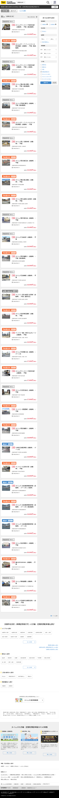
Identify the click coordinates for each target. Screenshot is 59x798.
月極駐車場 (23, 787)
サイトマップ (38, 792)
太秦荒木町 (22, 632)
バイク (7, 766)
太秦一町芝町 (5, 636)
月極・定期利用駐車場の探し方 (28, 777)
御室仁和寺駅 (47, 657)
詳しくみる (9, 752)
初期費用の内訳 (47, 777)
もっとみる (29, 641)
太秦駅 (16, 657)
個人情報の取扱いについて (15, 792)
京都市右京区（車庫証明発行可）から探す (48, 647)
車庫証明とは (39, 777)
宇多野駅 (39, 657)
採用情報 (51, 792)
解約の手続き (14, 779)
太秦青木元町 (14, 632)
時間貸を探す (21, 2)
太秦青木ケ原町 (5, 632)
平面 (43, 69)
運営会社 (45, 792)
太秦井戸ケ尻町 (14, 636)
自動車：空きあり (15, 766)
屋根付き (44, 67)
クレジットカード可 (46, 76)
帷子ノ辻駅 (11, 662)
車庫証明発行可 (45, 71)
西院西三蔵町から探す (53, 645)
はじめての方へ (4, 774)
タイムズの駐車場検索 (31, 700)
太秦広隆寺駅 (23, 657)
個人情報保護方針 (4, 792)
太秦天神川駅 (32, 657)
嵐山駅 (3, 657)
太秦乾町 (22, 636)
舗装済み (44, 64)
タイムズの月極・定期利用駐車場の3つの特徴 (43, 774)
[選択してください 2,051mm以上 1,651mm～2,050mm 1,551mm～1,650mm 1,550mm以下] (50, 57)
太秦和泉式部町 (39, 632)
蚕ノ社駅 (4, 662)
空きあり (44, 31)
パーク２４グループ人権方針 (6, 793)
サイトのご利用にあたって (28, 792)
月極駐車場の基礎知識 (15, 774)
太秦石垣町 (30, 632)
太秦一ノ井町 (48, 632)
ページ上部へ (55, 615)
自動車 (2, 766)
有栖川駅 (10, 657)
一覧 (6, 10)
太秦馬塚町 (29, 636)
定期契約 (53, 24)
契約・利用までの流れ (27, 774)
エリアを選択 (23, 10)
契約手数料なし (45, 42)
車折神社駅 (18, 662)
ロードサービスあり (46, 78)
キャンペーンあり (46, 74)
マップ (14, 10)
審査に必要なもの (5, 779)
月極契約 (44, 24)
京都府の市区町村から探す (52, 649)
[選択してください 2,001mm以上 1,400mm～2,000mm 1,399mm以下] (50, 53)
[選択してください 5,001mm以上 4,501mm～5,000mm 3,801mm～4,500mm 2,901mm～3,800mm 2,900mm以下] (50, 49)
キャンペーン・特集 (5, 777)
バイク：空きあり (24, 766)
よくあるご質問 (15, 777)
